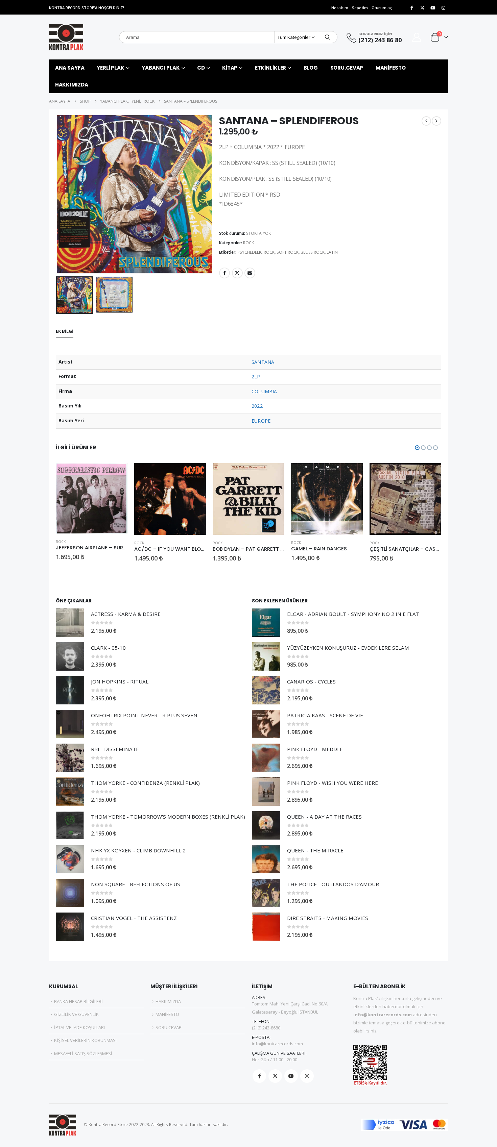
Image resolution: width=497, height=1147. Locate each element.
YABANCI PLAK (161, 67)
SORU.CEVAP (346, 67)
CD (201, 67)
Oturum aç (382, 7)
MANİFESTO (391, 67)
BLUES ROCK (313, 252)
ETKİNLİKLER (270, 67)
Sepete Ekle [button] (116, 474)
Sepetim (360, 7)
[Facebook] (411, 7)
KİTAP (229, 67)
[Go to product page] (91, 498)
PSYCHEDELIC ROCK (256, 252)
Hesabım (340, 7)
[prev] (426, 121)
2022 (257, 406)
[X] (422, 7)
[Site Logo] (66, 37)
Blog (311, 67)
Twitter (237, 273)
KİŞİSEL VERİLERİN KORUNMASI (85, 1040)
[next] (436, 121)
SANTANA (263, 362)
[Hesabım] (416, 37)
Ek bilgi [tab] (64, 331)
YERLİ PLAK (110, 67)
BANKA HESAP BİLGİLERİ (78, 1001)
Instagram (307, 1076)
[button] (57, 194)
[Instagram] (443, 7)
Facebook (224, 273)
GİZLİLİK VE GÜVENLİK (76, 1014)
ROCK (248, 243)
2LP (256, 376)
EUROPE (261, 421)
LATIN (332, 252)
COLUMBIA (264, 391)
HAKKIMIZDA (71, 84)
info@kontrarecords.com (277, 1044)
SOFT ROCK (288, 252)
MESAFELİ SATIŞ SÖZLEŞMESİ (83, 1053)
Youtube (291, 1076)
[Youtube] (432, 7)
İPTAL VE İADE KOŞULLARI (79, 1027)
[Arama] (327, 37)
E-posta (249, 273)
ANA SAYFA (70, 67)
